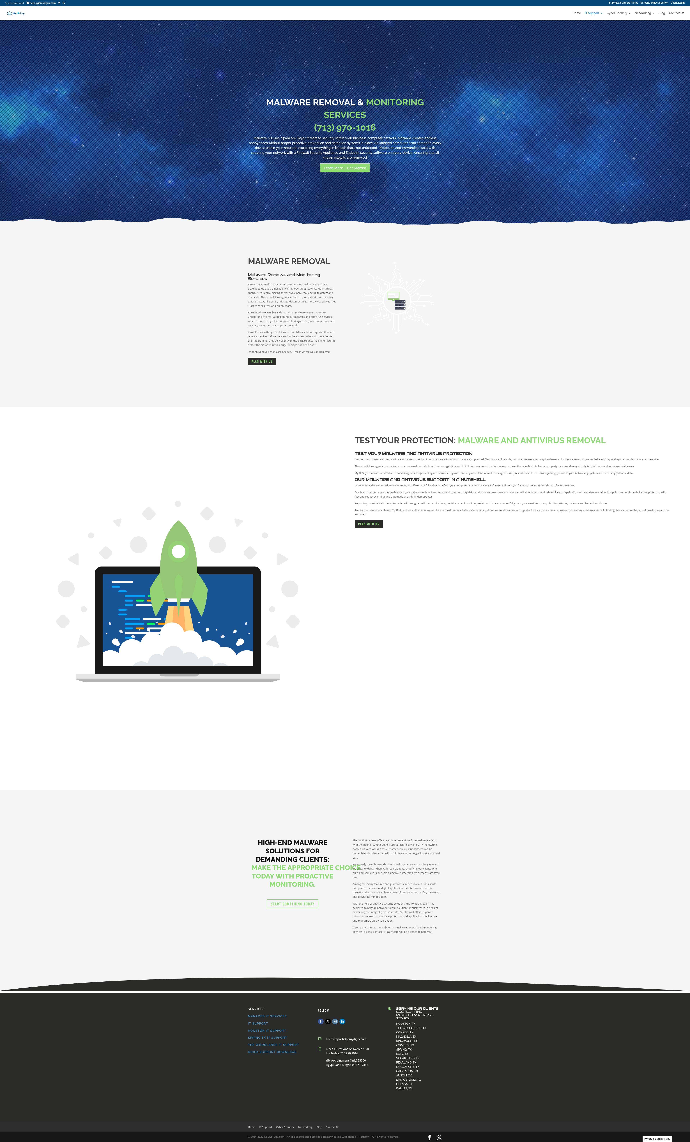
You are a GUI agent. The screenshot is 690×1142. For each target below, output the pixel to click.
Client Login (678, 3)
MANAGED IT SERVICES (267, 1016)
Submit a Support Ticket (623, 3)
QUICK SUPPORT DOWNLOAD (272, 1052)
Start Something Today (292, 904)
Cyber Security (617, 13)
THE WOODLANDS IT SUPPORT (273, 1045)
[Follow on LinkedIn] (342, 1021)
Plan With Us (262, 361)
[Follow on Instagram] (335, 1021)
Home (576, 13)
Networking (643, 13)
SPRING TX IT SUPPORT (267, 1037)
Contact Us (676, 13)
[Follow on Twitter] (328, 1021)
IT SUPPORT (258, 1023)
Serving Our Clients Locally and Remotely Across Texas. (417, 1013)
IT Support (592, 13)
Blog (662, 13)
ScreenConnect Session (654, 3)
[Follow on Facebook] (321, 1021)
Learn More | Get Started (345, 167)
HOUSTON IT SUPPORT (267, 1030)
